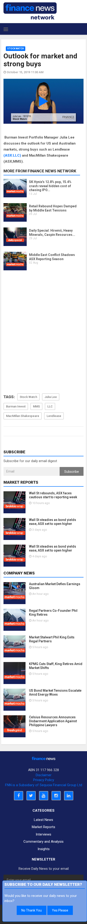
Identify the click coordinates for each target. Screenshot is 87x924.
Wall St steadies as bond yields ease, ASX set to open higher (52, 522)
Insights (44, 849)
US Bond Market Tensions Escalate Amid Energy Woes (55, 692)
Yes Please (60, 910)
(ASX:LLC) (12, 155)
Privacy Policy (43, 780)
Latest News (43, 820)
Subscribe (71, 471)
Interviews (43, 834)
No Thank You (31, 910)
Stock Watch (15, 48)
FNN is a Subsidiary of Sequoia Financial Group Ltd (43, 785)
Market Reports (43, 827)
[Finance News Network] (30, 10)
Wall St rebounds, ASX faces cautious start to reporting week (53, 495)
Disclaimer (44, 775)
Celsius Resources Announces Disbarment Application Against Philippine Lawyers (53, 721)
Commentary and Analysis (43, 841)
